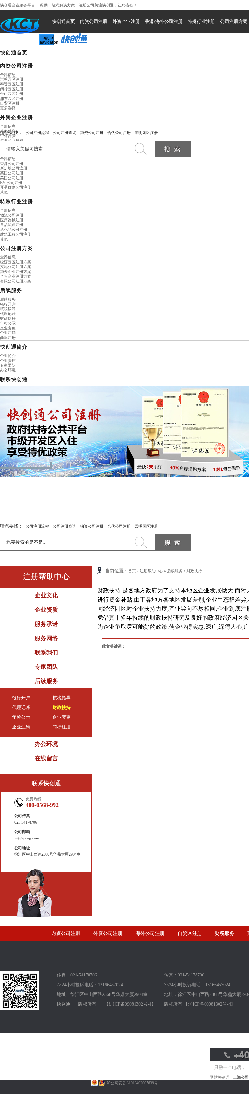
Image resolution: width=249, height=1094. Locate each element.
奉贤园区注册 (11, 84)
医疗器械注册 (11, 220)
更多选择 (8, 108)
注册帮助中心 (151, 571)
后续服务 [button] (11, 290)
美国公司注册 (11, 178)
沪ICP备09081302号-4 (130, 1004)
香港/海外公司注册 (164, 21)
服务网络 (46, 638)
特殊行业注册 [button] (16, 201)
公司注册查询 (64, 133)
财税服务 (224, 933)
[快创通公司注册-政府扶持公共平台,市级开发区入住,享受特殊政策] (124, 431)
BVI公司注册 (11, 182)
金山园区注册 (11, 94)
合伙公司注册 (119, 133)
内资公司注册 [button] (16, 65)
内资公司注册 (93, 21)
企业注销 (8, 332)
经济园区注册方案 (15, 262)
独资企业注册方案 (15, 271)
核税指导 (8, 308)
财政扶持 (8, 318)
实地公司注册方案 (15, 267)
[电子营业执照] (94, 1083)
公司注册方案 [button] (16, 248)
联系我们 (46, 652)
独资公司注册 (91, 133)
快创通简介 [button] (14, 347)
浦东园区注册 (11, 98)
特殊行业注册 (201, 21)
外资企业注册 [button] (16, 117)
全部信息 (8, 74)
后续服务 (8, 299)
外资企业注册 (126, 21)
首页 (132, 571)
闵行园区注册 (11, 89)
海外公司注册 (150, 933)
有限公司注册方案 (15, 281)
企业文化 (46, 595)
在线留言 (46, 758)
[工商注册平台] (19, 1008)
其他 (4, 192)
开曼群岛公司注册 (15, 187)
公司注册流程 (37, 133)
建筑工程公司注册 (15, 234)
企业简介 (8, 356)
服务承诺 (46, 624)
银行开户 (8, 304)
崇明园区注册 (11, 79)
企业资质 (8, 360)
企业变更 (8, 328)
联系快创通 (14, 379)
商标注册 (8, 337)
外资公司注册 (108, 933)
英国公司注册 (11, 173)
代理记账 (8, 313)
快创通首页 (63, 21)
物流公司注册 (11, 215)
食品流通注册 (11, 224)
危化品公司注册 (13, 229)
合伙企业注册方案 (15, 276)
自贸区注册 (9, 103)
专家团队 (8, 365)
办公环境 (8, 370)
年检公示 (8, 323)
